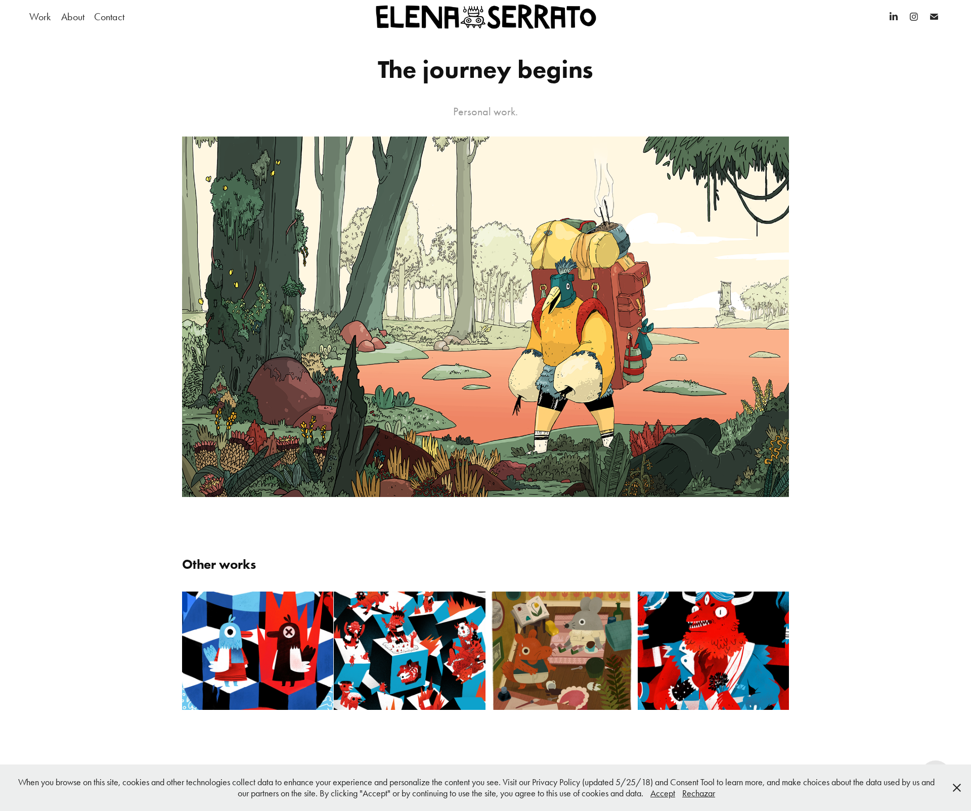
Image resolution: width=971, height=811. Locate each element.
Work (40, 17)
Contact (109, 17)
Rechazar (698, 793)
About (72, 17)
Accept (662, 793)
